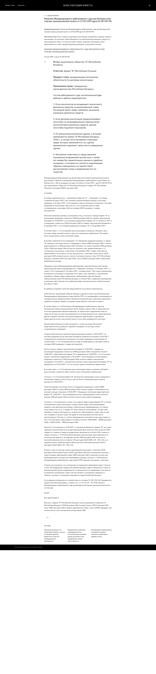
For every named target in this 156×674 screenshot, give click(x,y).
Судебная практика (53, 15)
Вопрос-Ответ (10, 5)
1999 (47, 517)
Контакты (21, 5)
